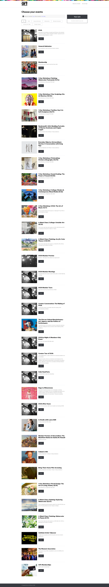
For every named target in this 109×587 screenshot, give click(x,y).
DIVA (29, 21)
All (23, 21)
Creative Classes (37, 24)
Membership (47, 21)
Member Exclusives (57, 21)
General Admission (37, 21)
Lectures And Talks (26, 24)
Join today (43, 16)
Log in (34, 16)
